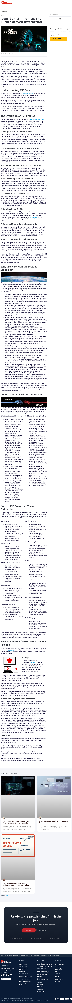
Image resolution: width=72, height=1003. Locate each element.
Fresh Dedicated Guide (42, 974)
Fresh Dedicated (23, 966)
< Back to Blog (4, 11)
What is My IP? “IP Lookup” (43, 963)
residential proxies (27, 93)
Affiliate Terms (58, 969)
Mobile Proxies (22, 969)
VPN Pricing (21, 984)
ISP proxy (33, 662)
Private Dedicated (23, 968)
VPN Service (22, 971)
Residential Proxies (23, 963)
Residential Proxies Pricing (25, 976)
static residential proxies (36, 119)
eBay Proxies (40, 989)
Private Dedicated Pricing (25, 981)
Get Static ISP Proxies (58, 39)
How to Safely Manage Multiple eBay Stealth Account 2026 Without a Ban (16, 822)
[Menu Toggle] (70, 2)
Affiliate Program (59, 968)
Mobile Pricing (22, 983)
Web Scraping (40, 984)
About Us (57, 976)
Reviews (56, 978)
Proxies (2, 15)
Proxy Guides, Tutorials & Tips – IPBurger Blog (16, 955)
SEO (38, 988)
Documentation (58, 963)
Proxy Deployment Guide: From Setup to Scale (53, 822)
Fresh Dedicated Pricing (25, 979)
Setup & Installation (59, 964)
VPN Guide (39, 976)
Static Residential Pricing (25, 978)
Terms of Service (59, 979)
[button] (36, 912)
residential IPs (34, 217)
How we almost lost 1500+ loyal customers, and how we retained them (17, 884)
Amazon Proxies (40, 991)
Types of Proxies (41, 978)
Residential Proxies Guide (43, 971)
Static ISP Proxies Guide (42, 973)
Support (57, 966)
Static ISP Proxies (23, 964)
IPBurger (11, 650)
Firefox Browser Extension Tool (44, 966)
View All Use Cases (41, 993)
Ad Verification (40, 986)
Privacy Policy (58, 981)
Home (2, 955)
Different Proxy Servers (42, 979)
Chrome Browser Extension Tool (44, 964)
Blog (56, 971)
